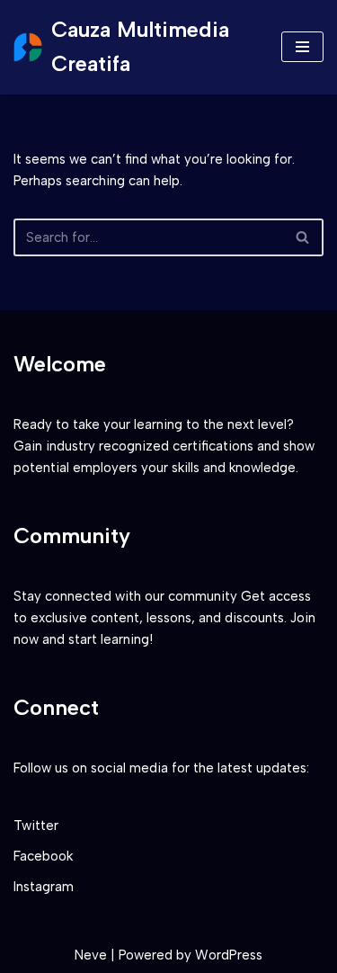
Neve (91, 955)
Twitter (35, 825)
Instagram (43, 887)
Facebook (43, 856)
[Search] (303, 237)
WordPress (228, 955)
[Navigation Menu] (302, 46)
